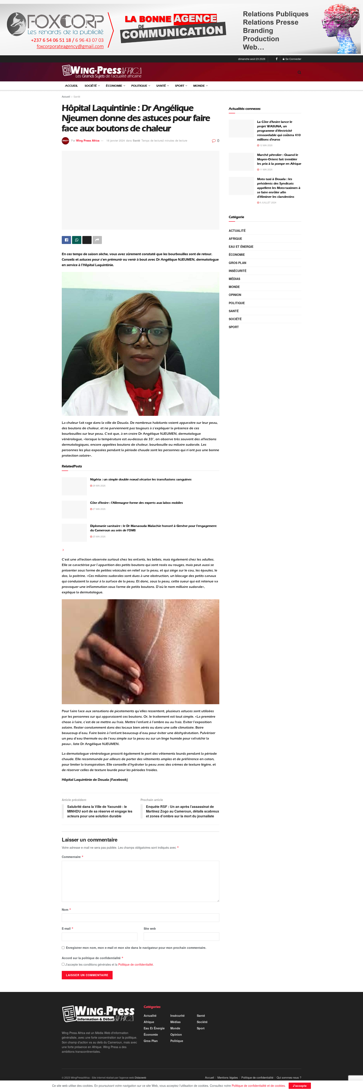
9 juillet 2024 (267, 202)
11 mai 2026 (265, 169)
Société (91, 85)
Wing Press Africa (87, 140)
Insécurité (237, 271)
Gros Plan (237, 263)
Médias (234, 279)
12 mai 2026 (265, 145)
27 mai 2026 (98, 508)
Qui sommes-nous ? (289, 1077)
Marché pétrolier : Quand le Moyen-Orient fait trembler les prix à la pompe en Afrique (279, 159)
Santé (161, 85)
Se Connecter (293, 59)
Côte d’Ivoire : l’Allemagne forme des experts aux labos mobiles (136, 503)
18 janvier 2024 (115, 140)
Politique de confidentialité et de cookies (258, 1085)
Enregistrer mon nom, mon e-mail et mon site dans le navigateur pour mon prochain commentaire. (136, 947)
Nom (66, 909)
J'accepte (300, 1086)
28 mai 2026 (98, 485)
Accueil (71, 85)
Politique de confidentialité (135, 964)
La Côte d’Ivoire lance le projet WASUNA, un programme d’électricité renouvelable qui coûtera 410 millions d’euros (279, 130)
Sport (179, 85)
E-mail (68, 928)
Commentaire (73, 857)
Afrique (235, 238)
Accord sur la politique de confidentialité (93, 958)
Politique (139, 85)
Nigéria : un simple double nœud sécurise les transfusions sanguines (141, 479)
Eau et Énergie (241, 246)
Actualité (237, 230)
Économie (114, 85)
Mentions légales (227, 1077)
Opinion (235, 295)
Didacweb (140, 1077)
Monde (199, 85)
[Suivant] (63, 549)
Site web (150, 928)
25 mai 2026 (98, 536)
